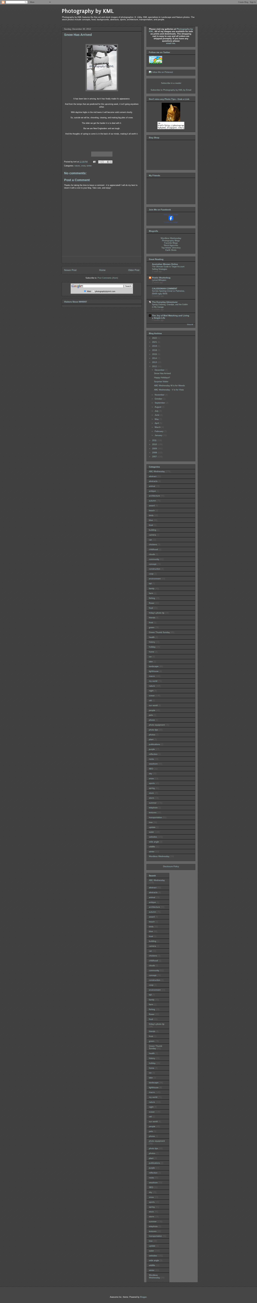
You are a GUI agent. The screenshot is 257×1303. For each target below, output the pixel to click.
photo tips (153, 730)
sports (152, 783)
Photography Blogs (171, 240)
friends (152, 617)
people (152, 710)
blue (151, 520)
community (154, 559)
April (157, 423)
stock (151, 793)
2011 (154, 440)
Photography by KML (88, 11)
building (152, 530)
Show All (190, 324)
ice (150, 656)
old (150, 700)
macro (152, 676)
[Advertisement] (102, 260)
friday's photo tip (156, 613)
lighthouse (154, 671)
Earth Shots (170, 250)
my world (153, 681)
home (151, 652)
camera (152, 535)
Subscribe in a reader (171, 83)
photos (152, 734)
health (152, 637)
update (152, 827)
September (160, 403)
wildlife (152, 846)
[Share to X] (105, 161)
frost (151, 622)
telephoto (153, 807)
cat (150, 540)
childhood (153, 549)
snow (83, 166)
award (152, 505)
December (160, 370)
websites (153, 837)
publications (154, 744)
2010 (155, 444)
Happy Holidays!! (162, 377)
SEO (151, 768)
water (151, 832)
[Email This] (99, 161)
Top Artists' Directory (171, 247)
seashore (153, 764)
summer (153, 803)
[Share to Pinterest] (110, 161)
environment (155, 578)
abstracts (153, 481)
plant (151, 739)
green (151, 627)
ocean (152, 695)
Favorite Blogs (171, 243)
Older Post (133, 270)
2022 (155, 338)
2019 (155, 346)
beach (152, 510)
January (159, 435)
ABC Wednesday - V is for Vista (169, 389)
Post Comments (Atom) (108, 278)
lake (151, 661)
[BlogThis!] (102, 161)
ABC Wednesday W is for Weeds (169, 385)
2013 (155, 362)
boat (151, 525)
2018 (155, 350)
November (160, 395)
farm (151, 593)
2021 (155, 342)
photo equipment (157, 725)
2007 (155, 456)
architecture (154, 496)
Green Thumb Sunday (159, 632)
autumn (152, 500)
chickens (153, 544)
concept (152, 564)
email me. (171, 43)
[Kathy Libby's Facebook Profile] (171, 219)
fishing (152, 598)
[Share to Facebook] (108, 161)
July (157, 411)
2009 (155, 448)
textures (152, 812)
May (157, 419)
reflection (153, 754)
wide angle (154, 842)
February (159, 431)
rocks (151, 759)
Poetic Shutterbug (161, 277)
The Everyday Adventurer (165, 302)
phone (152, 720)
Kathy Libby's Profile (171, 214)
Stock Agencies (171, 245)
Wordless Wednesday (171, 238)
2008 (155, 452)
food (151, 608)
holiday (152, 647)
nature (77, 166)
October (159, 399)
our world (153, 705)
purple (152, 749)
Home (102, 270)
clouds (152, 554)
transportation (155, 817)
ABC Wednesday (157, 471)
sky (150, 773)
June (157, 415)
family (151, 588)
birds (151, 515)
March (158, 427)
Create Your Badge (171, 222)
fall (150, 583)
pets (151, 715)
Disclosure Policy (171, 866)
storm (151, 798)
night (151, 690)
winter (89, 166)
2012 (155, 366)
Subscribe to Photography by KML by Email (171, 90)
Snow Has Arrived (162, 373)
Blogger (143, 1297)
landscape (154, 666)
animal (152, 486)
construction (154, 569)
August (158, 407)
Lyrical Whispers (159, 280)
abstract (152, 476)
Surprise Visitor (161, 381)
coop (151, 574)
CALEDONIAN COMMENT (164, 288)
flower (152, 603)
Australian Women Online (165, 264)
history (152, 642)
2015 (155, 354)
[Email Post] (94, 162)
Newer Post (70, 270)
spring (152, 788)
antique (152, 491)
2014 (155, 358)
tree (151, 822)
